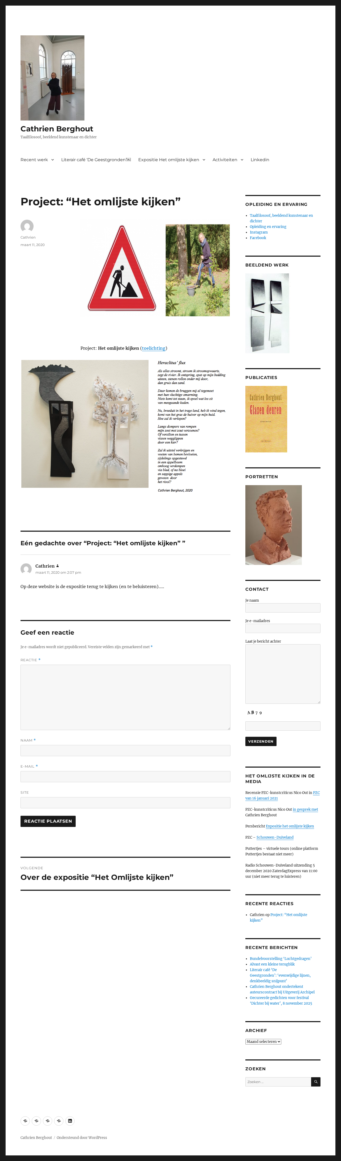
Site (25, 792)
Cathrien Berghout (57, 128)
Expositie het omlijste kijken (290, 826)
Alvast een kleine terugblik (272, 964)
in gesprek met (305, 809)
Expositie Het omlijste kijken (168, 159)
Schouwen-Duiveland (275, 837)
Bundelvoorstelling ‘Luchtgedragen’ (281, 958)
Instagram (259, 232)
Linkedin (260, 159)
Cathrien (28, 237)
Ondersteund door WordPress (82, 1137)
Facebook (258, 238)
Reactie (31, 660)
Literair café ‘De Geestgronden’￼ (96, 159)
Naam (28, 740)
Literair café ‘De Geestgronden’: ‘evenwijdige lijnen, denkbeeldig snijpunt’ (280, 975)
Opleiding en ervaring (268, 226)
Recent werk (34, 159)
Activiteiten (225, 159)
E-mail (29, 766)
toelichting (153, 348)
